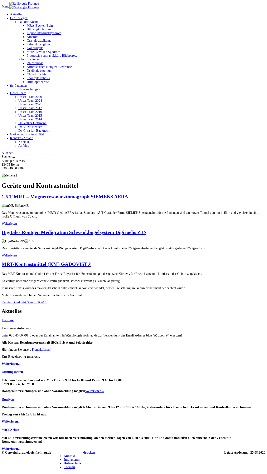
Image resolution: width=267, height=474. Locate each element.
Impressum (71, 459)
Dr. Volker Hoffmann (32, 123)
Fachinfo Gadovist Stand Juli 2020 (24, 302)
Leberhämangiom (38, 44)
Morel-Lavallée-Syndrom (43, 52)
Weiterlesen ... (11, 223)
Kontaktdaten (41, 349)
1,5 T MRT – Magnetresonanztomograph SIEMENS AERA (65, 196)
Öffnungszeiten (12, 372)
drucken (89, 452)
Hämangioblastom (39, 29)
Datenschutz (72, 463)
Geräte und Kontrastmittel (27, 134)
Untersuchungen (29, 89)
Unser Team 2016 (30, 112)
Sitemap (69, 467)
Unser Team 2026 (30, 97)
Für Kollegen (19, 18)
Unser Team (18, 93)
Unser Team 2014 (30, 119)
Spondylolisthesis (38, 78)
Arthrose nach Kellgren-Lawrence (49, 67)
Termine (8, 320)
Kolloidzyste (35, 48)
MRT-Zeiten (10, 429)
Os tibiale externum (39, 70)
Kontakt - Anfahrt (21, 138)
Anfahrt (23, 145)
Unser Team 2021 (30, 104)
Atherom (32, 37)
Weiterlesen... (11, 363)
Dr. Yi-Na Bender (30, 127)
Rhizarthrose (35, 63)
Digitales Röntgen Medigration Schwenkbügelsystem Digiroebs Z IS (74, 232)
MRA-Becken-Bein (40, 25)
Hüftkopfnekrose (38, 82)
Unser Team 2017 (30, 108)
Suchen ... (8, 156)
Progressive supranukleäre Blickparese (52, 55)
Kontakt (23, 142)
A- (3, 152)
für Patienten (18, 85)
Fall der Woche (28, 22)
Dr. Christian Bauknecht (34, 130)
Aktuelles (16, 14)
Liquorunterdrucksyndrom (44, 33)
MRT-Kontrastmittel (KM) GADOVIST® (46, 264)
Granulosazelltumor (40, 40)
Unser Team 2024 (30, 100)
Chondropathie (36, 74)
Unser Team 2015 (30, 115)
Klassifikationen (29, 59)
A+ (11, 152)
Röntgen (8, 399)
